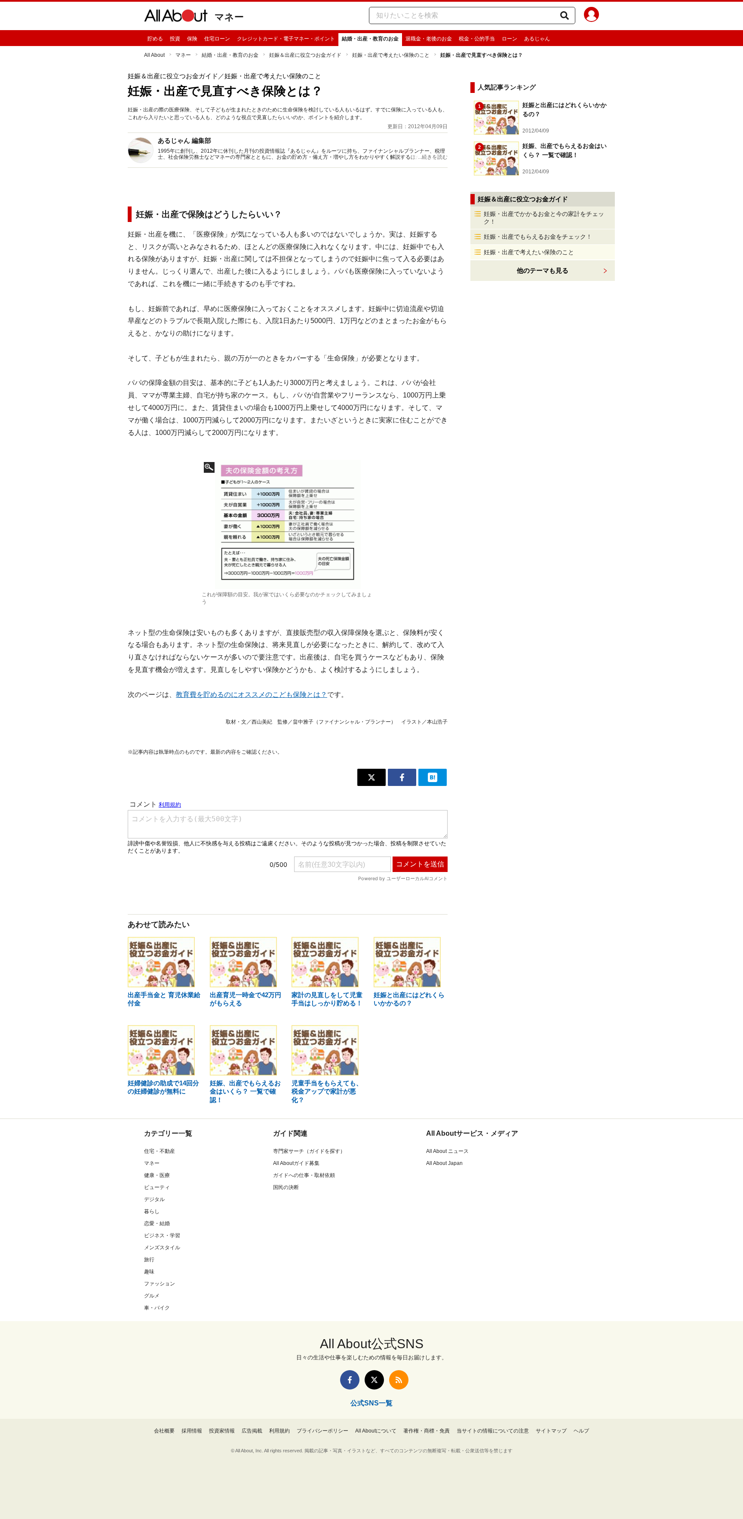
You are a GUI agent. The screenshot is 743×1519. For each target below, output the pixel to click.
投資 (175, 39)
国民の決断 (286, 1187)
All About (154, 55)
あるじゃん (537, 39)
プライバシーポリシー (322, 1431)
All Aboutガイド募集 (296, 1163)
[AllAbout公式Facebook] (349, 1380)
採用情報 (191, 1431)
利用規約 (279, 1431)
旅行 (149, 1260)
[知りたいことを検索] (564, 15)
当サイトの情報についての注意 (493, 1431)
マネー (229, 17)
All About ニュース (447, 1151)
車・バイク (157, 1308)
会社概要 (164, 1431)
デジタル (154, 1199)
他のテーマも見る (542, 270)
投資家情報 (222, 1431)
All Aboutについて (375, 1431)
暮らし (152, 1211)
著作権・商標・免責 (426, 1431)
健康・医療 (157, 1175)
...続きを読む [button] (433, 157)
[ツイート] (371, 777)
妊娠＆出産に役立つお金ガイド (305, 55)
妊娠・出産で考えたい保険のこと (391, 55)
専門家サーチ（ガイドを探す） (309, 1151)
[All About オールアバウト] (176, 17)
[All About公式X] (374, 1380)
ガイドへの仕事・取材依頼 (304, 1175)
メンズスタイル (162, 1248)
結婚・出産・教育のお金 (370, 39)
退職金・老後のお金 (428, 39)
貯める (155, 39)
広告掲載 (252, 1431)
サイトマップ (551, 1431)
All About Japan (444, 1163)
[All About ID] (591, 16)
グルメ (152, 1296)
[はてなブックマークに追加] (432, 777)
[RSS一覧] (398, 1380)
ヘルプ (581, 1431)
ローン (509, 39)
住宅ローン (217, 39)
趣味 (149, 1272)
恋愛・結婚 (157, 1223)
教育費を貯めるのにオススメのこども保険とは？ (251, 694)
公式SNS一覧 (371, 1403)
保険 (192, 39)
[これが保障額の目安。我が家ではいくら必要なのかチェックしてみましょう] (288, 524)
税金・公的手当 (477, 39)
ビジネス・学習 (162, 1235)
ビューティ (157, 1187)
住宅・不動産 (159, 1151)
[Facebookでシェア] (402, 777)
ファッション (159, 1284)
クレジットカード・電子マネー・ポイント (286, 39)
